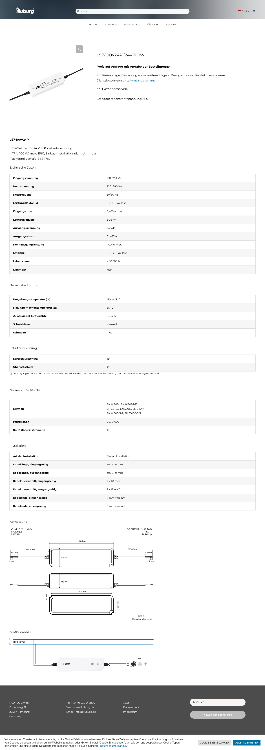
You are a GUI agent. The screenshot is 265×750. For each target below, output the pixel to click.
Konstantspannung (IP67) (132, 99)
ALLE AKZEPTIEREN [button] (246, 742)
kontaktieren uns (142, 80)
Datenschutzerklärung (113, 745)
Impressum (130, 711)
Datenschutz (131, 707)
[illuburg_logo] (25, 7)
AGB (126, 702)
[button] (79, 49)
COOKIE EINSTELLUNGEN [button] (214, 742)
